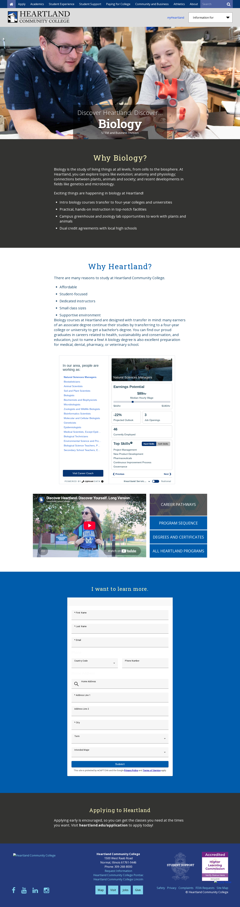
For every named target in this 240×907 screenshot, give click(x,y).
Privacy (171, 888)
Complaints (186, 888)
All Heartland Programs (178, 550)
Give (138, 890)
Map (101, 890)
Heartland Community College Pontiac (118, 875)
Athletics (179, 4)
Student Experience (61, 4)
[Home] (11, 4)
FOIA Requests (205, 888)
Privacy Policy (131, 770)
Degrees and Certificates (178, 537)
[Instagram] (47, 890)
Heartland (175, 17)
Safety (161, 888)
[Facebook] (14, 890)
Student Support (90, 4)
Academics (37, 4)
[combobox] (94, 664)
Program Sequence (178, 523)
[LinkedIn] (36, 890)
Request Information (118, 871)
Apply (21, 4)
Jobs (125, 890)
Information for (203, 17)
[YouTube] (24, 890)
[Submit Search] (228, 4)
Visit (113, 890)
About (194, 4)
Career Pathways (178, 504)
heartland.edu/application (103, 825)
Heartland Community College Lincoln (118, 879)
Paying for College (118, 4)
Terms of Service (152, 770)
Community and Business (152, 4)
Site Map (222, 888)
